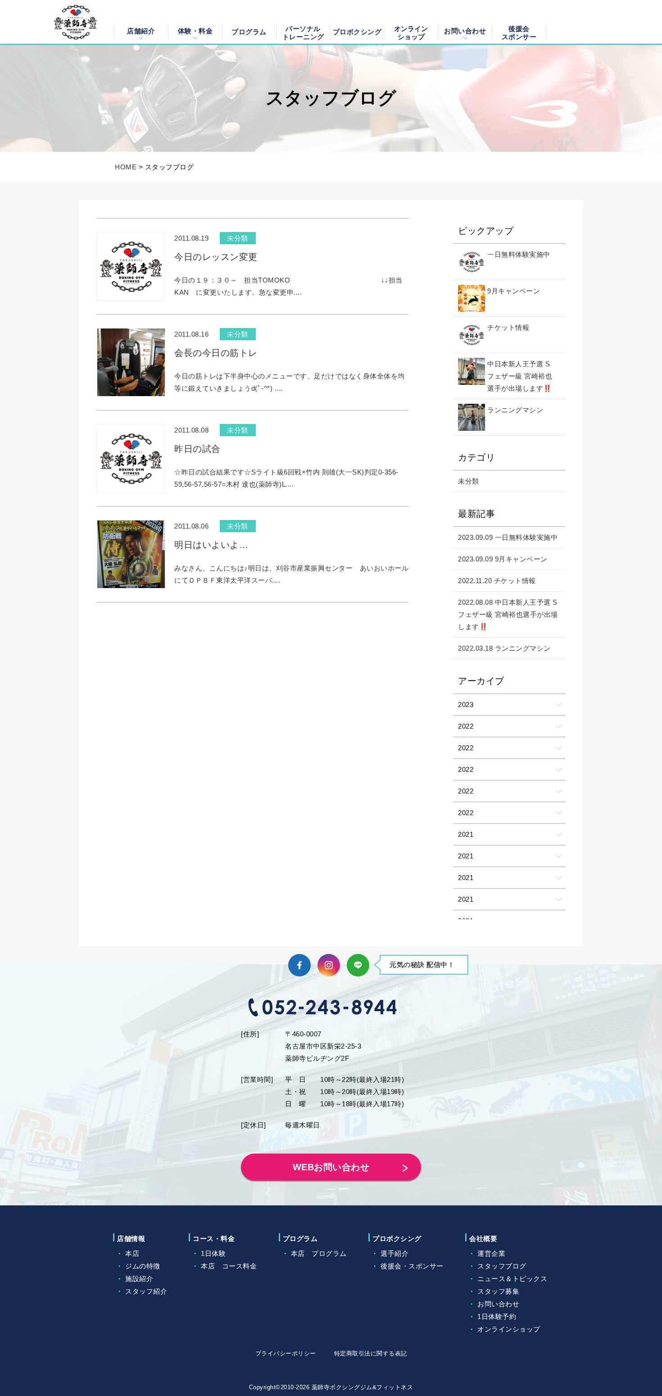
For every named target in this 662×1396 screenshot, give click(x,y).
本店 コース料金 (229, 1266)
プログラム (249, 32)
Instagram (328, 965)
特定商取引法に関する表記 (370, 1353)
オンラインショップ (411, 32)
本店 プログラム (319, 1253)
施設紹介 (139, 1278)
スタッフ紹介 (146, 1291)
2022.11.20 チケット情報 (497, 580)
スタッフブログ (501, 1266)
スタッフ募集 (498, 1291)
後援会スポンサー (519, 32)
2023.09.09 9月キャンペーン (503, 559)
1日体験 (213, 1253)
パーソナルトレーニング (303, 32)
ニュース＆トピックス (512, 1278)
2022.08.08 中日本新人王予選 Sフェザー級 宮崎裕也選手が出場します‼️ (508, 614)
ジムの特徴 (142, 1266)
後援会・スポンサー (412, 1266)
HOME (125, 167)
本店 (132, 1253)
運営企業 (491, 1253)
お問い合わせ (465, 31)
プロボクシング (357, 32)
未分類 (468, 481)
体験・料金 (195, 31)
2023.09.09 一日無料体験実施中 (508, 537)
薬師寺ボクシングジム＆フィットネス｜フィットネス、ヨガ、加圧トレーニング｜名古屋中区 (75, 22)
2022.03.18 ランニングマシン (504, 648)
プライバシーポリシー (285, 1353)
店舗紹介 (141, 31)
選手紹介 (394, 1253)
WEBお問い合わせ (331, 1167)
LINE (358, 965)
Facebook (299, 965)
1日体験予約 (496, 1316)
